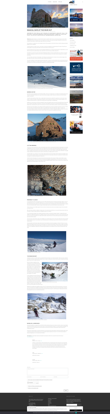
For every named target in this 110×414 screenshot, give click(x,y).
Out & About (48, 31)
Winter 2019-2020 (52, 31)
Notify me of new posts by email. (33, 388)
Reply (42, 353)
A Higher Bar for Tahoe (73, 45)
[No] (108, 412)
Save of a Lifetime (72, 47)
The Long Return (72, 40)
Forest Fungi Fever (72, 43)
